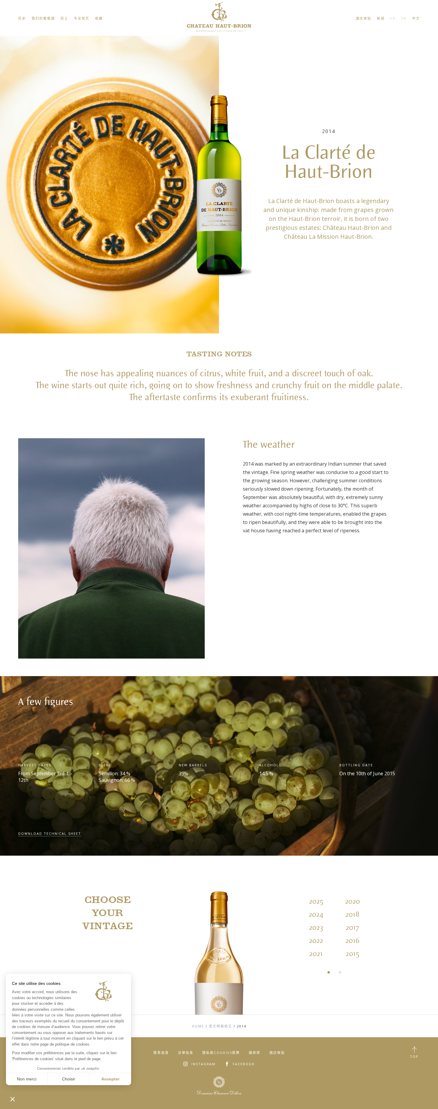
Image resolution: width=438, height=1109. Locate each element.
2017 (352, 927)
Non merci (26, 1079)
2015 (352, 953)
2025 (316, 901)
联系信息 (161, 1052)
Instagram (203, 1064)
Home (198, 1026)
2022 (316, 940)
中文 (416, 18)
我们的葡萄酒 (43, 18)
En (403, 18)
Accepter (110, 1079)
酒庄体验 (363, 18)
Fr (392, 18)
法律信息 (185, 1052)
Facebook (244, 1064)
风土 (64, 18)
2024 (316, 914)
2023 (316, 927)
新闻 (381, 18)
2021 (316, 953)
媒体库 (254, 1052)
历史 (22, 18)
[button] (12, 1099)
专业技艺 (81, 18)
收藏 (99, 18)
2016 (352, 940)
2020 (352, 901)
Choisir (68, 1079)
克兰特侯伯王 (220, 1026)
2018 (352, 914)
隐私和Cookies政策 (221, 1052)
